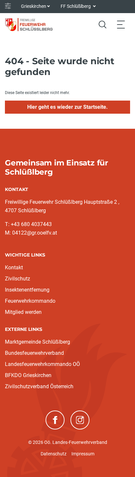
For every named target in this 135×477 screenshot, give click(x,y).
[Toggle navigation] (121, 24)
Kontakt (14, 267)
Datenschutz (54, 453)
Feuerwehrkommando (30, 301)
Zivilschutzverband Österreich (39, 386)
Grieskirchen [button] (33, 6)
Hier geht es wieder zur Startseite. (67, 107)
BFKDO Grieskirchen (28, 375)
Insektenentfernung (27, 290)
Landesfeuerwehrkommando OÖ (42, 364)
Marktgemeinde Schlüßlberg (37, 342)
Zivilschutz (17, 279)
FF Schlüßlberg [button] (76, 6)
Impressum (82, 453)
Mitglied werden (23, 312)
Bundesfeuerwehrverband (34, 353)
